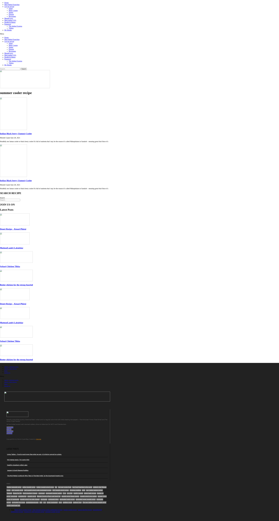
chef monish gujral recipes (60, 490)
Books (6, 370)
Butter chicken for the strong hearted (16, 285)
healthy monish (78, 493)
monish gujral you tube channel (30, 499)
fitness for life (17, 493)
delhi (83, 490)
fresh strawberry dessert (30, 493)
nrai (44, 502)
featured (9, 493)
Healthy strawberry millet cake (17, 465)
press (60, 502)
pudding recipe (67, 502)
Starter (11, 12)
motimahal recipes (17, 512)
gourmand (41, 493)
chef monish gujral (17, 490)
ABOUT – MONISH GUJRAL (11, 366)
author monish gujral (28, 487)
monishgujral (22, 496)
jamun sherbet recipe (85, 510)
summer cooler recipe (52, 512)
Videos (11, 28)
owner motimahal (52, 502)
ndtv (41, 502)
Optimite (38, 439)
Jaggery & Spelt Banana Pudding (17, 470)
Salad (11, 8)
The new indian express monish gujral (94, 502)
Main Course (13, 10)
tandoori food (77, 502)
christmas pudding (75, 490)
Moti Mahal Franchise (12, 5)
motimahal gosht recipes (67, 499)
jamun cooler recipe (70, 510)
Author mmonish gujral (14, 487)
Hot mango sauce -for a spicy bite (18, 460)
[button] (139, 34)
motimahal (44, 499)
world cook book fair (13, 505)
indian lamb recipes (90, 493)
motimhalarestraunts (32, 502)
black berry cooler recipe (23, 510)
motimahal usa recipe (18, 502)
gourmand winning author (54, 493)
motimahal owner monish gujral (85, 499)
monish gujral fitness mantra (70, 496)
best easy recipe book (64, 487)
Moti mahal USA (10, 20)
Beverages (12, 16)
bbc (56, 487)
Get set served (9, 7)
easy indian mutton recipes (94, 490)
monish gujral (31, 496)
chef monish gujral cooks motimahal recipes (37, 490)
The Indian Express (15, 26)
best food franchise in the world (82, 487)
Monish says (8, 18)
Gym (64, 493)
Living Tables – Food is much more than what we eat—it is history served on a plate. (34, 454)
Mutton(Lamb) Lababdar (11, 248)
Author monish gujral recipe (45, 487)
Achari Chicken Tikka (10, 266)
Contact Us (7, 372)
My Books (8, 30)
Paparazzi (7, 24)
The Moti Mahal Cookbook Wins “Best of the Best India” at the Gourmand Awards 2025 (35, 476)
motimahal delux (53, 499)
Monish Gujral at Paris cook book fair (48, 496)
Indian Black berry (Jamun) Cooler (16, 133)
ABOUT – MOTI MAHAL (10, 368)
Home (6, 3)
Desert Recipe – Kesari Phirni (13, 229)
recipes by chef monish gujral (34, 512)
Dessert (11, 14)
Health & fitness (9, 22)
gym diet (69, 493)
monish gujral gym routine (88, 496)
